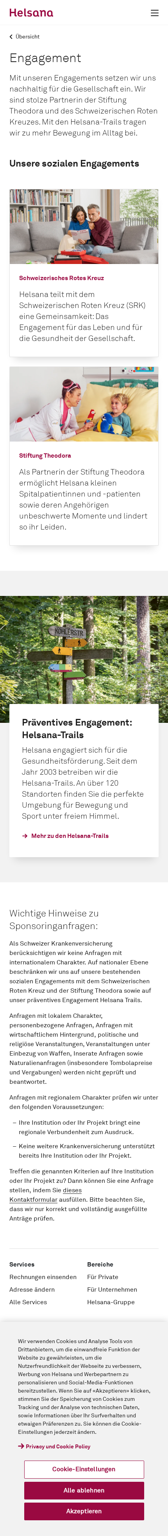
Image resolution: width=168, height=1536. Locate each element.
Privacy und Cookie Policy (58, 1447)
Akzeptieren (84, 1511)
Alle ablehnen (84, 1490)
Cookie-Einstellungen (83, 1469)
